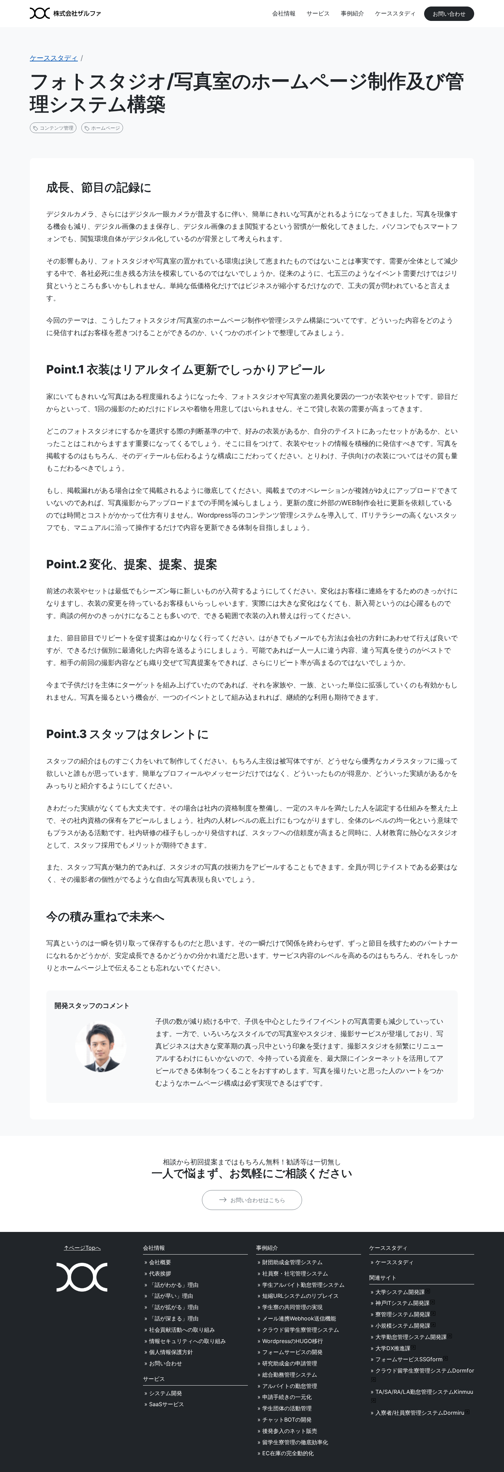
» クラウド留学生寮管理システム (298, 1329)
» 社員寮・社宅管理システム (292, 1273)
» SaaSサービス (164, 1404)
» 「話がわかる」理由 (171, 1284)
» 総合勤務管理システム (287, 1374)
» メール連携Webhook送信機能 (296, 1318)
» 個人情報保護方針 (168, 1352)
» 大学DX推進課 (390, 1348)
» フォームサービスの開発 (290, 1352)
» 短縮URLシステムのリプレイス (298, 1295)
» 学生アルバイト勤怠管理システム (301, 1284)
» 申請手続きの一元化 (284, 1396)
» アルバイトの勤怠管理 (287, 1385)
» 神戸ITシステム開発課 (400, 1302)
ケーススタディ (395, 13)
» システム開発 (163, 1393)
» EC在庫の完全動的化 (285, 1453)
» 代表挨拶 (157, 1273)
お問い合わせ (449, 13)
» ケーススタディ (392, 1262)
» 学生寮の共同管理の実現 (290, 1307)
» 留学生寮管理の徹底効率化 (292, 1442)
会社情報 (284, 13)
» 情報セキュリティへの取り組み (185, 1341)
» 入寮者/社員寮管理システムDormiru (417, 1412)
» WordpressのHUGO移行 (290, 1341)
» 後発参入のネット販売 (287, 1430)
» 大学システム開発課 (398, 1292)
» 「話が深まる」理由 (171, 1318)
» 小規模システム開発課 (400, 1325)
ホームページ (105, 128)
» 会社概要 (157, 1262)
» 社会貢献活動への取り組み (179, 1329)
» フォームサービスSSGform (407, 1359)
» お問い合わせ (163, 1363)
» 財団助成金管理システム (290, 1262)
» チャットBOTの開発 (284, 1419)
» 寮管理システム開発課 (400, 1314)
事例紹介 (352, 13)
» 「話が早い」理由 (168, 1295)
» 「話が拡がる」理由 (171, 1307)
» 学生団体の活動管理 (284, 1408)
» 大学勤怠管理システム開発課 (409, 1336)
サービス (318, 13)
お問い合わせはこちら (257, 1200)
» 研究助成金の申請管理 (287, 1363)
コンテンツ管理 (55, 128)
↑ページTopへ (82, 1247)
